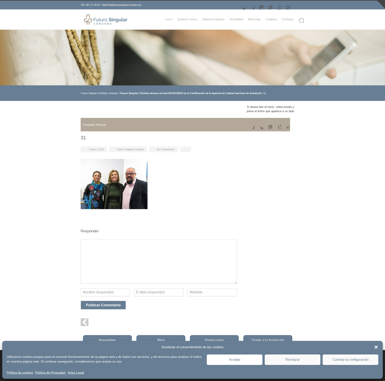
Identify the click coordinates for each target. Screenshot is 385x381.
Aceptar (234, 359)
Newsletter (107, 340)
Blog (161, 340)
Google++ (276, 124)
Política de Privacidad (50, 372)
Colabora (271, 19)
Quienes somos (187, 19)
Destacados (214, 340)
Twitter (241, 5)
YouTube (276, 5)
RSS (285, 5)
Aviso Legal (76, 372)
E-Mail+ (285, 124)
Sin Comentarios (165, 149)
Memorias (254, 19)
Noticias (113, 93)
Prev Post (84, 322)
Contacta (287, 19)
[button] (376, 347)
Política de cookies (20, 372)
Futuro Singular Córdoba (94, 93)
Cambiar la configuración (350, 359)
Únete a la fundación (268, 340)
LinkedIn (267, 5)
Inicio (169, 19)
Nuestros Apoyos (214, 19)
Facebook (250, 5)
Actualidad (236, 19)
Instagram (258, 5)
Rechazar (292, 359)
